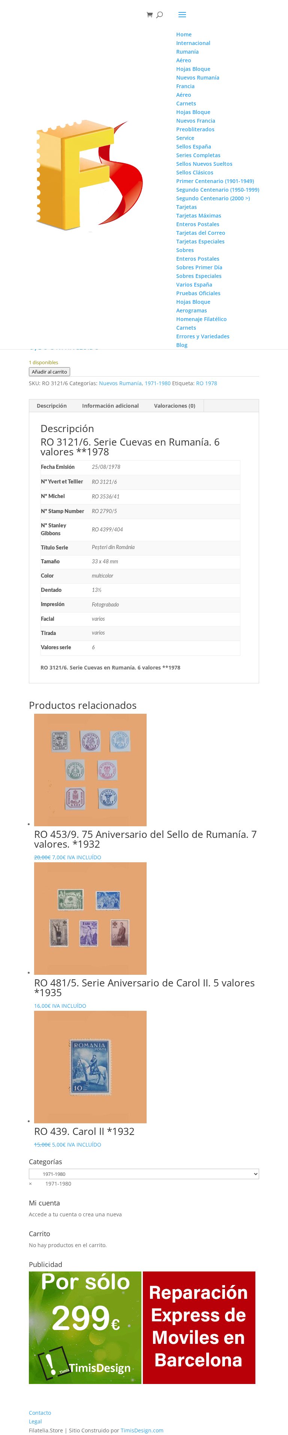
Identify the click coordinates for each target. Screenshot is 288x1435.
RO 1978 (206, 383)
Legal (35, 1421)
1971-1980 (158, 383)
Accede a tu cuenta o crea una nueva (75, 1214)
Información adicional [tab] (110, 405)
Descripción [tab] (52, 405)
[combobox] (50, 1183)
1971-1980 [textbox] (50, 1183)
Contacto (40, 1412)
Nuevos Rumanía (120, 383)
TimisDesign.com (142, 1430)
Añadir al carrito (49, 371)
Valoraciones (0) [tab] (174, 405)
